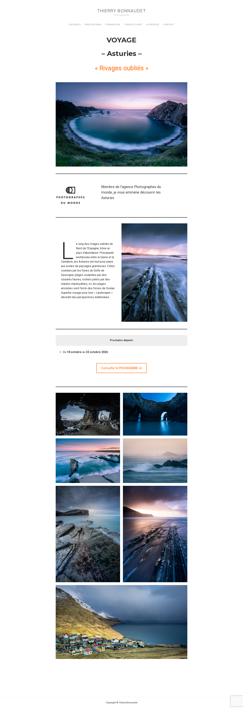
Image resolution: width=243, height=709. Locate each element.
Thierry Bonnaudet (121, 10)
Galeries (75, 24)
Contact (168, 24)
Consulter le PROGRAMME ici (121, 368)
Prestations (93, 24)
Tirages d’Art (133, 24)
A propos (152, 24)
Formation (112, 24)
